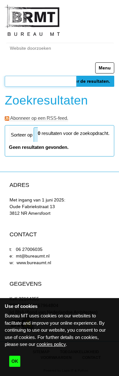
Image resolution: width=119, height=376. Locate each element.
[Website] (32, 20)
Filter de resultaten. (89, 81)
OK (14, 361)
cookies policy (51, 344)
